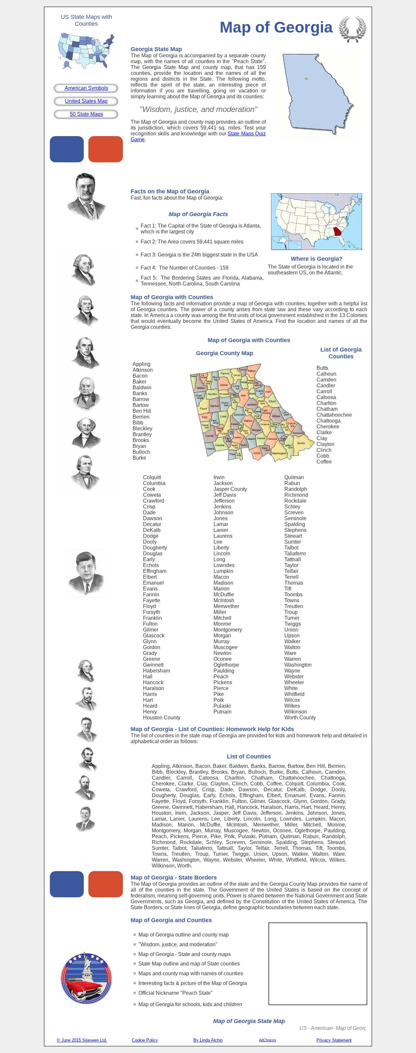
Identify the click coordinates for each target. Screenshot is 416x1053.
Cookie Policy (145, 1040)
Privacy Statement (334, 1040)
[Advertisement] (249, 167)
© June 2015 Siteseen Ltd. (82, 1040)
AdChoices (267, 1040)
